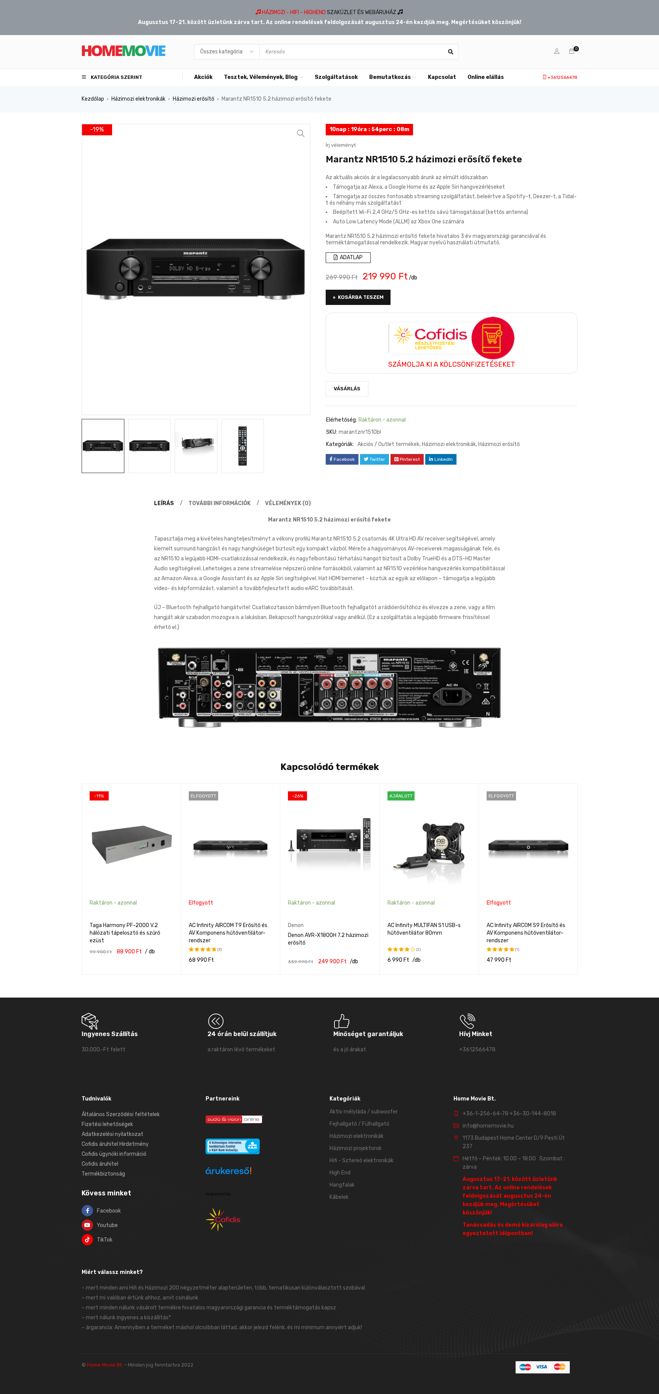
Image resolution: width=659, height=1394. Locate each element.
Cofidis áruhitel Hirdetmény (115, 1144)
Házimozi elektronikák (138, 99)
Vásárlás (347, 388)
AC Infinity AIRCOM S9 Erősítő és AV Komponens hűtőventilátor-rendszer (526, 933)
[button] (301, 133)
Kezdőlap (93, 99)
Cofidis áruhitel (100, 1164)
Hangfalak (342, 1185)
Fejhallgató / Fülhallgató (359, 1124)
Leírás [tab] (164, 503)
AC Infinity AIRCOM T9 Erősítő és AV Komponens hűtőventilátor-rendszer (228, 933)
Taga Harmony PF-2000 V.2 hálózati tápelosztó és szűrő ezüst (125, 933)
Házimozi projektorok (356, 1148)
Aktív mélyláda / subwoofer (364, 1111)
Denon (296, 925)
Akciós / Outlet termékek (388, 444)
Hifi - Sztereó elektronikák (362, 1160)
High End (340, 1172)
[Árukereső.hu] (228, 1172)
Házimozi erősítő (193, 99)
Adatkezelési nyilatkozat (112, 1134)
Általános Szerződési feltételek (121, 1114)
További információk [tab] (219, 503)
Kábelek (339, 1197)
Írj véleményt (341, 145)
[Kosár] (571, 51)
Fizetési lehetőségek (107, 1124)
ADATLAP (351, 257)
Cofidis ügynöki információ (114, 1154)
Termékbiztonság (103, 1174)
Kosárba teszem (361, 297)
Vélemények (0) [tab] (288, 503)
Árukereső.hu (218, 1194)
